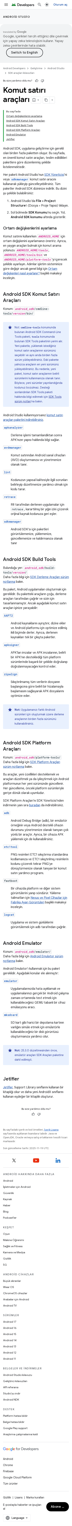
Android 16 (10, 1328)
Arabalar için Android (16, 1299)
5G (5, 1264)
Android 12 (9, 1352)
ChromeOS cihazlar (15, 1293)
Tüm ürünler (10, 1483)
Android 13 (9, 1346)
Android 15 (9, 1334)
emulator (10, 981)
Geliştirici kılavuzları (15, 1381)
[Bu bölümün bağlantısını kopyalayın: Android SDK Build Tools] (60, 559)
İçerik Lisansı (51, 1129)
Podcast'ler (10, 1217)
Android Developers (14, 68)
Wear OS (8, 1287)
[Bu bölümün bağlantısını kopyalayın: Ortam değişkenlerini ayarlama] (60, 228)
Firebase (8, 1471)
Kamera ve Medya (14, 1252)
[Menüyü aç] (6, 4)
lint (7, 472)
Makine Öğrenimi (13, 1240)
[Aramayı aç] (39, 4)
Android (8, 1180)
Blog (5, 1211)
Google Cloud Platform (17, 1477)
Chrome (8, 1465)
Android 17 (9, 1321)
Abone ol (58, 1507)
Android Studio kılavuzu (17, 1375)
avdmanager (12, 447)
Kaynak (7, 1199)
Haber (6, 1205)
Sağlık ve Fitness (12, 1246)
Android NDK (11, 1399)
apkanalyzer (13, 427)
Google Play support (15, 1428)
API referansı (10, 1387)
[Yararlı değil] (42, 81)
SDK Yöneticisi (54, 175)
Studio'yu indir (11, 1393)
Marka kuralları (35, 1497)
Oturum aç (60, 4)
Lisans (18, 1497)
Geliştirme (36, 68)
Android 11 (9, 1358)
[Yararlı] (37, 81)
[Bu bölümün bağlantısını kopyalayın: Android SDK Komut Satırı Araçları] (24, 300)
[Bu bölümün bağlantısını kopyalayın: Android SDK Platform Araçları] (24, 749)
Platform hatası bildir (15, 1416)
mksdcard (10, 1015)
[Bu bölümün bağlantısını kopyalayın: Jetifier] (23, 1079)
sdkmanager (12, 521)
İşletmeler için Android (17, 1187)
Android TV (10, 1305)
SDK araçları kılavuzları (21, 73)
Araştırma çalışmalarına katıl (20, 1434)
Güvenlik (8, 1193)
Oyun (6, 1234)
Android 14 (10, 1340)
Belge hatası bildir (13, 1422)
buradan (34, 805)
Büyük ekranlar (12, 1281)
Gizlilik (7, 1258)
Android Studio (16, 16)
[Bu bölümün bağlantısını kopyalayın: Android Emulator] (46, 943)
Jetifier (8, 1087)
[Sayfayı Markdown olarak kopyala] (46, 100)
